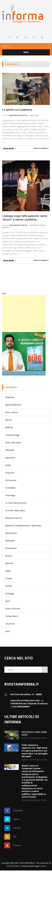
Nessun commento (41, 148)
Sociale (8, 586)
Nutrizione (10, 540)
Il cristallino (10, 487)
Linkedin (17, 827)
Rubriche (9, 563)
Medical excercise (13, 518)
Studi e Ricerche (12, 608)
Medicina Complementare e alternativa (23, 525)
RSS (15, 836)
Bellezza (9, 427)
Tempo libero (11, 616)
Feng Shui (9, 472)
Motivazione (11, 533)
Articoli (8, 419)
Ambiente (9, 397)
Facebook (17, 810)
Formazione (10, 480)
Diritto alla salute (13, 442)
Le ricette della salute (15, 510)
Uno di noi (34, 115)
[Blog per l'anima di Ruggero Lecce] (26, 354)
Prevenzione (11, 548)
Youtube (17, 845)
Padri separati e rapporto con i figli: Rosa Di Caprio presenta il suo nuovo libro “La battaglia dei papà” (35, 751)
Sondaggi (9, 593)
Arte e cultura (11, 412)
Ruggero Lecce (40, 866)
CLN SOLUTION (12, 866)
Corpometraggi (12, 435)
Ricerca (8, 555)
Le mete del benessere (16, 502)
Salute (8, 570)
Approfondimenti (13, 404)
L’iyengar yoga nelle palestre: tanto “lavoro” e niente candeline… (24, 217)
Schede (8, 578)
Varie (7, 631)
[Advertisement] (23, 313)
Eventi (8, 465)
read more (8, 148)
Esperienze (34, 225)
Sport (7, 601)
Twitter (16, 819)
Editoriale (9, 450)
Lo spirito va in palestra (17, 109)
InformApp (10, 495)
